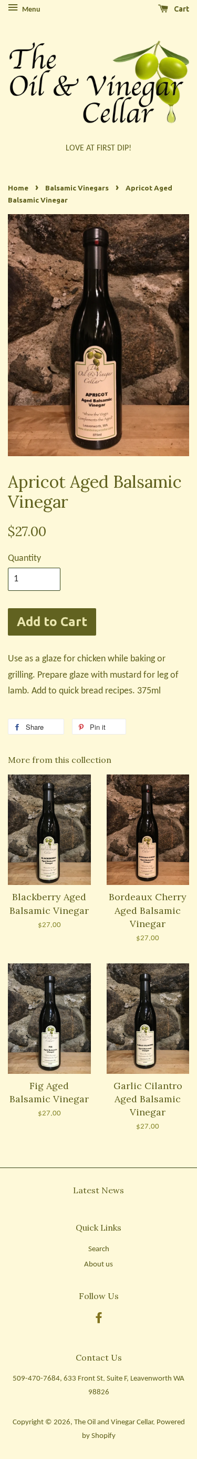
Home (18, 188)
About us (98, 1265)
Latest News (98, 1190)
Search (98, 1249)
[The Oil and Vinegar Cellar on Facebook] (99, 1320)
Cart (180, 9)
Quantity (24, 559)
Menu (30, 10)
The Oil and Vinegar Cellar (113, 1422)
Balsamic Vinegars (77, 188)
